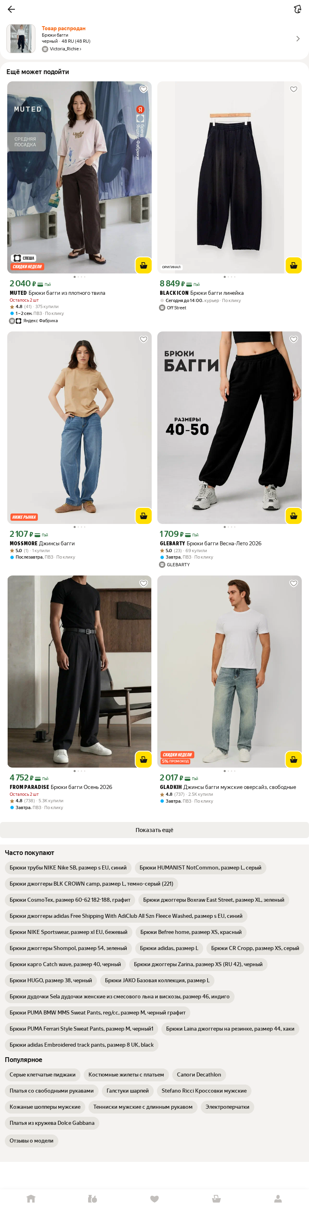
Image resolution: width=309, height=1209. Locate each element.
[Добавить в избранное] (143, 89)
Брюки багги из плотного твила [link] (57, 293)
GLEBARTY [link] (172, 544)
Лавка (93, 1199)
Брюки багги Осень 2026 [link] (61, 787)
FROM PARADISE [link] (29, 787)
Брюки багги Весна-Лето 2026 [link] (211, 543)
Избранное (154, 1199)
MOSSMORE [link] (23, 544)
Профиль (278, 1199)
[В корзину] (143, 265)
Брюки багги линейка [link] (202, 293)
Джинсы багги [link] (42, 543)
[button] (11, 9)
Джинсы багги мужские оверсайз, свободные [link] (228, 787)
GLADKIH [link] (171, 787)
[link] (68, 867)
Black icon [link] (174, 293)
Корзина (216, 1199)
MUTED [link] (18, 293)
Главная (31, 1199)
